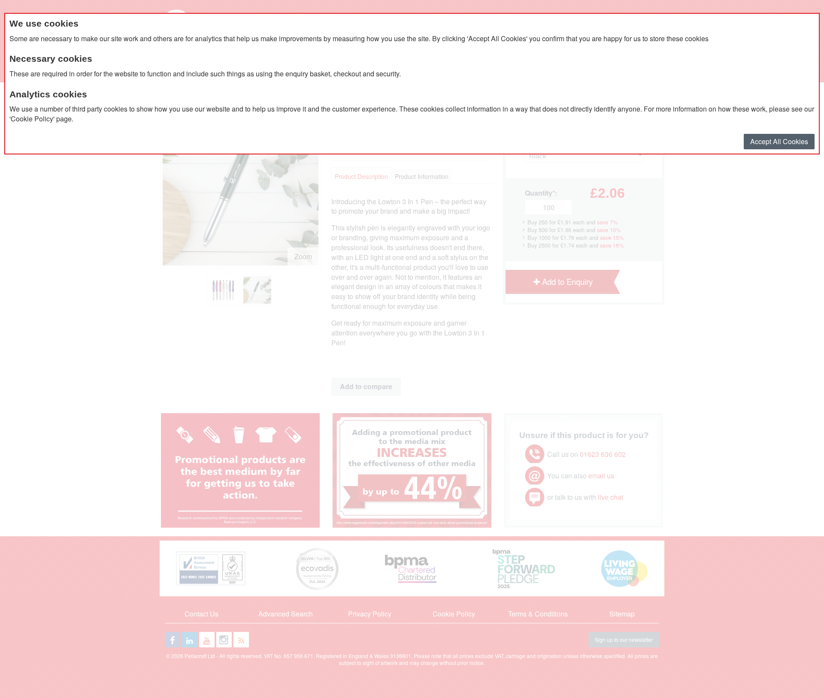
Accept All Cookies (779, 141)
